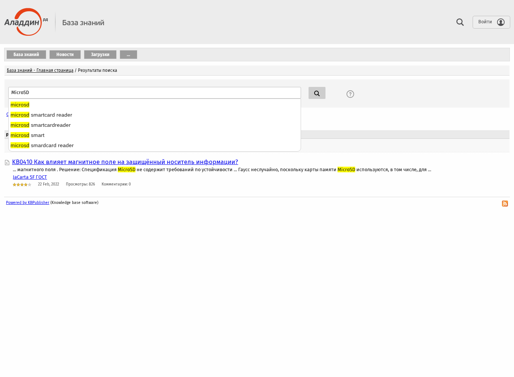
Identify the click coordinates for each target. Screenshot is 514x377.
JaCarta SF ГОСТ (30, 177)
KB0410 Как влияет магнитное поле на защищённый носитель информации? (125, 162)
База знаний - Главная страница (40, 70)
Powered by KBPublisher (27, 202)
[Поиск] (458, 21)
